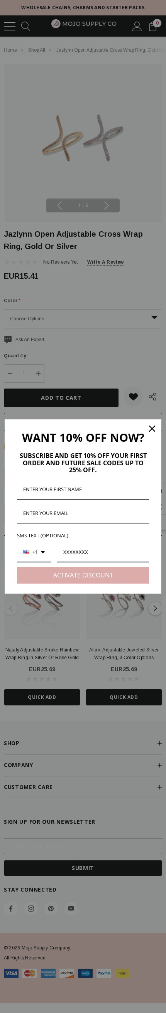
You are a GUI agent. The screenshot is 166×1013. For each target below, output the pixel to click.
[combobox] (34, 552)
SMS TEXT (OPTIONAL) (42, 535)
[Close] (152, 428)
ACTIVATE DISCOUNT (83, 575)
